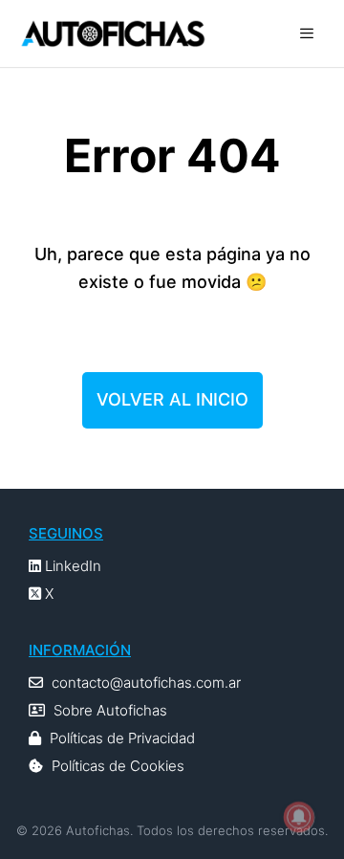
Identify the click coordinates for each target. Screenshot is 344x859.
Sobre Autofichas (110, 710)
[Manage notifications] (299, 817)
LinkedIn (71, 566)
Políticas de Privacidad (122, 738)
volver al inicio (172, 399)
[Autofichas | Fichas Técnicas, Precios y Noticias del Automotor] (112, 33)
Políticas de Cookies (118, 766)
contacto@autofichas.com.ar (146, 682)
